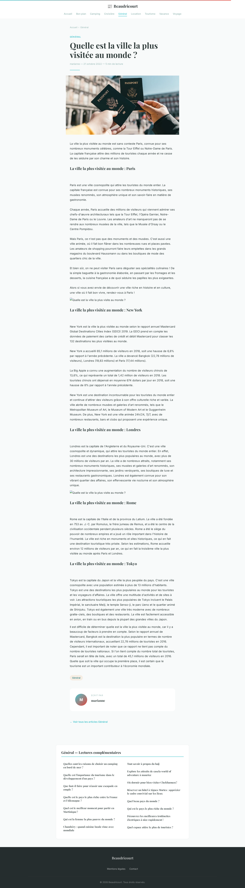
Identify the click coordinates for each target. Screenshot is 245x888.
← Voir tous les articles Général (89, 721)
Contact (133, 868)
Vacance (164, 13)
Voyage (177, 13)
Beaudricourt (122, 6)
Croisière (109, 13)
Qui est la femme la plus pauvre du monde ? (89, 819)
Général (122, 13)
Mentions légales (116, 868)
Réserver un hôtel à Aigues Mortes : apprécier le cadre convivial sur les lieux (153, 791)
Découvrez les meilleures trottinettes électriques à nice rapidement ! (148, 817)
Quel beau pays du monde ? (143, 801)
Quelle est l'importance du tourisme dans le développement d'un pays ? (88, 776)
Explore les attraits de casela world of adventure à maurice (149, 773)
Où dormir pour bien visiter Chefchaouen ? (152, 782)
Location (136, 13)
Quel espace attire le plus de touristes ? (150, 827)
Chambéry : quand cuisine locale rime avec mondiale (88, 828)
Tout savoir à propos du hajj (143, 763)
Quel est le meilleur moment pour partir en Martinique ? (88, 809)
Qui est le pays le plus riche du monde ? (150, 808)
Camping (95, 13)
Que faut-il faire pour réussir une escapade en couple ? (90, 787)
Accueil (68, 13)
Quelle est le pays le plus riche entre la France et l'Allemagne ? (90, 798)
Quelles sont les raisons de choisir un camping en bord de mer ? (90, 765)
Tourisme (150, 13)
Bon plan (81, 13)
